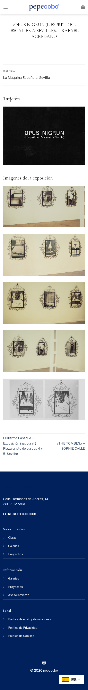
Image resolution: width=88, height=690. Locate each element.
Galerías (13, 546)
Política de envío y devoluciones (29, 619)
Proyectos (15, 554)
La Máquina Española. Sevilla (26, 77)
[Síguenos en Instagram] (44, 663)
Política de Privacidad (22, 627)
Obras (12, 537)
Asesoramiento (18, 595)
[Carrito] (83, 7)
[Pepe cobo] (44, 7)
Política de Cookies (21, 636)
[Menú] (5, 7)
